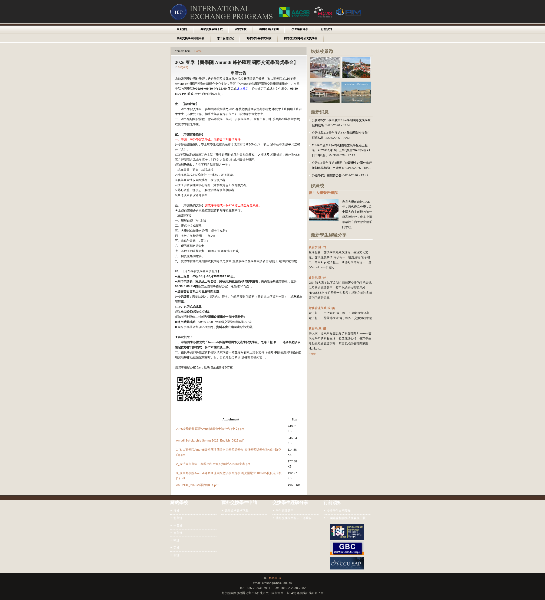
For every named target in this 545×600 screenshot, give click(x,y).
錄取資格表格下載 (212, 29)
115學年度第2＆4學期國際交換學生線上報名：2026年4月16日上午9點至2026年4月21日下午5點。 (341, 150)
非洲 (176, 555)
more (312, 353)
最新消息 (182, 29)
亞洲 (176, 547)
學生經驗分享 (299, 29)
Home (198, 51)
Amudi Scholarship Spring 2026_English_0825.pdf (210, 440)
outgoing (183, 67)
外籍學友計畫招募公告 (327, 175)
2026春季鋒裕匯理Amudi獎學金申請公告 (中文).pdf (210, 428)
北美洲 (178, 518)
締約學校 (241, 29)
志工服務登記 (225, 38)
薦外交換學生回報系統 (190, 38)
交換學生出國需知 (339, 510)
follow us (275, 578)
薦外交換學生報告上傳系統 (293, 518)
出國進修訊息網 (269, 29)
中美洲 (178, 525)
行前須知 (326, 29)
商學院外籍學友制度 (259, 38)
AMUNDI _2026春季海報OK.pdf (197, 485)
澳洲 (176, 510)
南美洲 (178, 533)
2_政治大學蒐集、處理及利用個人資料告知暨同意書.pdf (213, 464)
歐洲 (176, 540)
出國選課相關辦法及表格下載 (346, 518)
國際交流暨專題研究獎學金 (300, 38)
